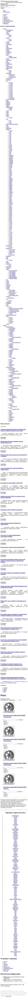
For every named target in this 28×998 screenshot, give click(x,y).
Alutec (7, 38)
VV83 (10, 243)
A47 (10, 134)
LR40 (10, 175)
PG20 (10, 206)
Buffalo (8, 51)
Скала (10, 320)
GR (7, 61)
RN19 (10, 210)
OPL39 (11, 202)
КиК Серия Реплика (11, 315)
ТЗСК (7, 324)
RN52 (10, 217)
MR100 (11, 179)
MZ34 (10, 190)
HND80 (11, 160)
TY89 (10, 228)
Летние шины (9, 367)
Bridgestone (12, 329)
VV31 (10, 235)
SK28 (10, 219)
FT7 (13, 402)
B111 (10, 143)
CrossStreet (8, 52)
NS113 (10, 194)
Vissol (7, 282)
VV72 (10, 241)
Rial (7, 257)
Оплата (5, 18)
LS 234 (11, 92)
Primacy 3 (14, 397)
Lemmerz (8, 79)
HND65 (11, 158)
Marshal (11, 345)
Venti (7, 281)
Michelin (11, 347)
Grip (10, 39)
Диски (5, 28)
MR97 (10, 189)
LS (7, 81)
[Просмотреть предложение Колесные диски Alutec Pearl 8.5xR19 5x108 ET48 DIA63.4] (8, 760)
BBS (7, 47)
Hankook (11, 339)
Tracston (8, 268)
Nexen (10, 404)
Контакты (5, 23)
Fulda (10, 380)
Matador (11, 346)
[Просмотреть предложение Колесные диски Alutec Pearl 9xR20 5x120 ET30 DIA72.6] (8, 712)
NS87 (10, 201)
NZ (7, 119)
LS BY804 (11, 98)
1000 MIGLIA (9, 30)
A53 (10, 137)
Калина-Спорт (12, 312)
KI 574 (10, 247)
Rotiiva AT (14, 406)
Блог (4, 15)
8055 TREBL (12, 275)
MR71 (10, 183)
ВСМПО (8, 303)
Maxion (8, 103)
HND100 (11, 155)
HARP (7, 62)
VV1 (10, 231)
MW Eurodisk (9, 107)
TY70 (10, 226)
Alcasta (8, 34)
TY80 (10, 227)
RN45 (10, 214)
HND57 (11, 156)
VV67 (10, 240)
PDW (7, 126)
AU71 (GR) (12, 249)
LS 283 (11, 95)
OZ (7, 125)
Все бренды (3, 698)
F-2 (10, 120)
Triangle (11, 360)
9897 (10, 72)
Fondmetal (8, 60)
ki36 (10, 168)
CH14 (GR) (12, 251)
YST (7, 299)
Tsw (7, 279)
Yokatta (8, 296)
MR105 (11, 180)
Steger (7, 262)
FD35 (10, 146)
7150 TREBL (12, 273)
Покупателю (6, 19)
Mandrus (8, 102)
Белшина (11, 419)
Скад (7, 316)
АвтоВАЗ (8, 302)
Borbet (7, 49)
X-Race (8, 286)
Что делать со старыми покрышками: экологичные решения (10, 536)
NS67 (10, 197)
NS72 (10, 198)
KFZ (7, 69)
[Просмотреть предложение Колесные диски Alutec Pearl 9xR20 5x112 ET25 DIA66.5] (8, 736)
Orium (10, 353)
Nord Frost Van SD (16, 337)
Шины (5, 325)
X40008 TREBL (13, 278)
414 (10, 265)
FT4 (13, 401)
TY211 (10, 222)
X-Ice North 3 (15, 349)
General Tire (12, 381)
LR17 (10, 170)
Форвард (11, 321)
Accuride (8, 31)
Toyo (10, 359)
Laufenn (11, 343)
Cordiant (11, 332)
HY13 (10, 253)
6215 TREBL (12, 271)
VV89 (10, 244)
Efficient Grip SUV (16, 385)
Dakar (10, 56)
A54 (10, 138)
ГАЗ (7, 304)
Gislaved (11, 336)
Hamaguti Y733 (12, 292)
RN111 (10, 207)
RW (7, 258)
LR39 (10, 173)
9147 (10, 70)
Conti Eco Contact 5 (16, 373)
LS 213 (11, 86)
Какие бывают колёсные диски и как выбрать (13, 547)
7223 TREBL (12, 274)
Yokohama (11, 364)
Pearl (10, 40)
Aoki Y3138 (12, 291)
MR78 (10, 184)
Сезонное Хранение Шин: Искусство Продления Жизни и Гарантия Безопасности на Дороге (13, 430)
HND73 (11, 159)
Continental (11, 330)
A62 (10, 141)
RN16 (10, 209)
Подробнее (3, 437)
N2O (7, 111)
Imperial (11, 389)
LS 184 (11, 85)
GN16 (10, 149)
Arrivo (7, 43)
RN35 (10, 211)
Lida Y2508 (12, 294)
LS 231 (11, 89)
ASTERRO (9, 44)
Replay (8, 129)
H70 (10, 154)
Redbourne (8, 128)
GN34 (10, 150)
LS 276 (11, 94)
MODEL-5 (11, 298)
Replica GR (9, 248)
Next (7, 113)
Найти (2, 8)
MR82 (10, 188)
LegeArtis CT (9, 78)
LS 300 (11, 96)
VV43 (10, 236)
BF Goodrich (12, 328)
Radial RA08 (15, 388)
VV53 (10, 239)
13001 (10, 108)
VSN (7, 283)
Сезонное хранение (8, 21)
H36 (10, 151)
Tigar (10, 356)
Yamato (8, 288)
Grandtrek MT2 (15, 377)
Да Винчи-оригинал (14, 309)
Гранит (11, 317)
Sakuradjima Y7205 (13, 295)
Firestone (11, 334)
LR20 (10, 171)
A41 (10, 132)
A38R (10, 130)
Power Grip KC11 (16, 342)
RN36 (10, 213)
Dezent (8, 53)
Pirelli (10, 354)
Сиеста (11, 313)
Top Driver (8, 266)
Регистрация (6, 12)
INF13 (10, 164)
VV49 (10, 238)
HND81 (11, 162)
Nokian (11, 351)
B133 (10, 145)
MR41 (10, 181)
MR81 (10, 187)
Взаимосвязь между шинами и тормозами (11, 509)
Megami (8, 104)
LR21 (10, 172)
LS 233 (11, 91)
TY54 (10, 223)
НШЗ (10, 366)
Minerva (11, 398)
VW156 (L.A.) (12, 77)
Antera (7, 41)
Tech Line (8, 264)
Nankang (11, 350)
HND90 (11, 163)
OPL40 (11, 204)
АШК (10, 418)
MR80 (10, 185)
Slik (7, 261)
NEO (7, 112)
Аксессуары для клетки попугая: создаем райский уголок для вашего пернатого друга (14, 640)
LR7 (10, 176)
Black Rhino (9, 48)
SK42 (10, 221)
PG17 (10, 205)
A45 (10, 133)
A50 (10, 136)
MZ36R (11, 192)
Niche (7, 115)
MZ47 (10, 193)
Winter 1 (14, 358)
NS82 (10, 200)
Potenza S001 (15, 371)
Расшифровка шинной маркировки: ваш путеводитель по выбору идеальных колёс (11, 664)
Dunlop (11, 333)
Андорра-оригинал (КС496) (16, 308)
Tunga (10, 362)
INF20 (10, 166)
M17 (10, 36)
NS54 (10, 196)
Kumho (11, 341)
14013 (10, 109)
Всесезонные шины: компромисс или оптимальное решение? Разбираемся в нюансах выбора (14, 615)
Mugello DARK (13, 57)
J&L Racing (9, 68)
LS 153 (11, 82)
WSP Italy (8, 285)
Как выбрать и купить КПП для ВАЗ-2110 (11, 483)
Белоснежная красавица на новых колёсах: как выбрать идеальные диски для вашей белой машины (13, 561)
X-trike (8, 287)
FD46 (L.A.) (12, 74)
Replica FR (8, 245)
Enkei (7, 58)
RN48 (10, 215)
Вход (4, 10)
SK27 (10, 218)
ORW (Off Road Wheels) (12, 124)
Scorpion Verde (15, 409)
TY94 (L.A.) (12, 75)
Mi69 (10, 177)
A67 (10, 142)
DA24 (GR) (12, 252)
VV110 (11, 232)
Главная (5, 14)
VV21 (10, 234)
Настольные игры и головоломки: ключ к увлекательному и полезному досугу (11, 628)
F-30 (10, 121)
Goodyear (11, 338)
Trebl (7, 269)
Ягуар (10, 322)
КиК (7, 305)
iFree (7, 65)
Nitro (7, 116)
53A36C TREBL (13, 270)
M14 (10, 35)
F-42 (10, 123)
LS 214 (11, 87)
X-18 (10, 300)
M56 (10, 307)
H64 (10, 153)
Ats (7, 45)
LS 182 (11, 83)
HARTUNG (9, 64)
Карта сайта (6, 22)
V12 (10, 230)
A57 (10, 139)
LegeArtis (8, 73)
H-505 (10, 260)
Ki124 (10, 167)
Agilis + (14, 396)
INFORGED (9, 66)
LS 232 (11, 90)
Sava (10, 355)
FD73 (10, 147)
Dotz (7, 55)
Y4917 (10, 117)
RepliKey (8, 256)
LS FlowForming (10, 99)
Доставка (5, 17)
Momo (7, 106)
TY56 (10, 224)
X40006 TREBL (13, 277)
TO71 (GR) (12, 255)
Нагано (11, 319)
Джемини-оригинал (14, 311)
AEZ (7, 32)
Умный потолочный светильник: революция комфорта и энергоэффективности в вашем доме (13, 678)
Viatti (10, 363)
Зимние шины (9, 326)
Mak (7, 100)
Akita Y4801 (12, 290)
